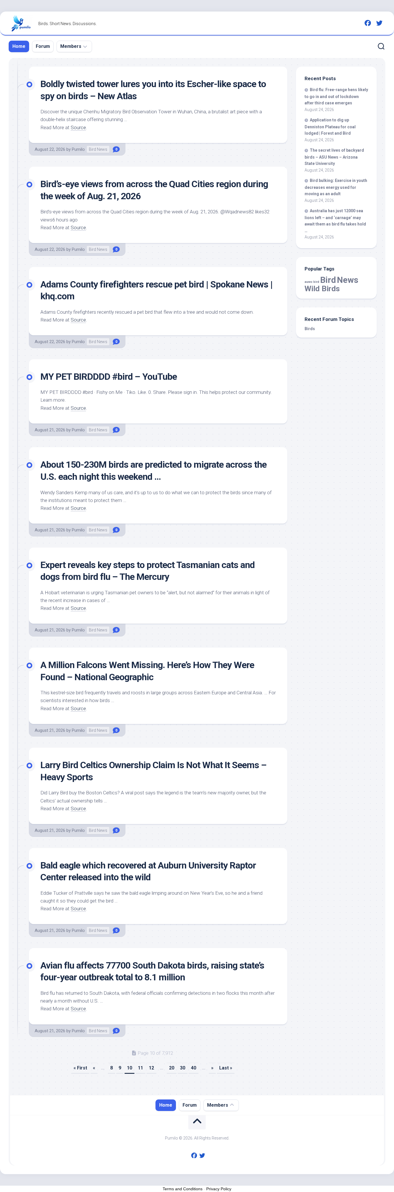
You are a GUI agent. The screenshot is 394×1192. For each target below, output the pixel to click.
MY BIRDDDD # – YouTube (108, 376)
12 (151, 1068)
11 (140, 1068)
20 (171, 1068)
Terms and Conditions (182, 1189)
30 (182, 1068)
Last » (225, 1068)
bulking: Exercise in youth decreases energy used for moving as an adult (336, 187)
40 (193, 1068)
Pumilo (78, 149)
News (347, 280)
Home (18, 46)
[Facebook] (368, 23)
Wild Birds (322, 288)
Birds (310, 328)
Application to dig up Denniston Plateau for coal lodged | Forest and (330, 127)
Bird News (98, 149)
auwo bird (312, 282)
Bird (328, 280)
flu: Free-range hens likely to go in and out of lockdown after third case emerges (336, 96)
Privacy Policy (218, 1189)
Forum (43, 46)
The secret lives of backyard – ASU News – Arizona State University (334, 157)
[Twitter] (379, 23)
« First (80, 1068)
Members (70, 46)
